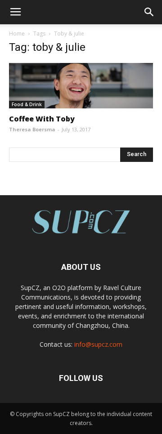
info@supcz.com (98, 344)
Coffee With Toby (42, 119)
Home (17, 33)
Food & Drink (27, 104)
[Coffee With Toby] (81, 85)
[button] (149, 12)
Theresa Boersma (32, 129)
